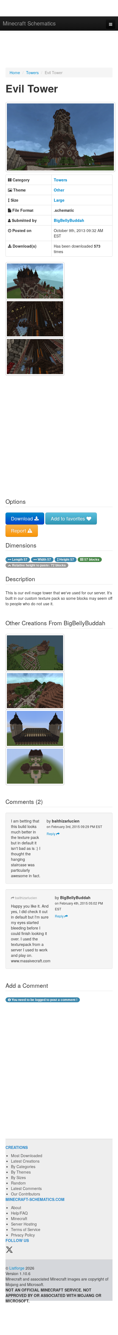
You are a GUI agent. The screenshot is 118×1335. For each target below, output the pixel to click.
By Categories (23, 1166)
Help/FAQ (19, 1213)
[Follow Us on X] (9, 1250)
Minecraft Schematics (29, 23)
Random (18, 1183)
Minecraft (19, 1218)
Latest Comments (26, 1188)
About (16, 1207)
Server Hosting (24, 1224)
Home (15, 72)
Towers (32, 72)
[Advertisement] (59, 49)
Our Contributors (25, 1194)
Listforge (16, 1268)
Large (59, 200)
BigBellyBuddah (69, 220)
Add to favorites (68, 518)
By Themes (21, 1172)
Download (22, 518)
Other (59, 190)
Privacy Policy (23, 1235)
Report (19, 530)
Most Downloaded (26, 1155)
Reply (51, 833)
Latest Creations (25, 1161)
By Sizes (18, 1177)
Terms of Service (25, 1229)
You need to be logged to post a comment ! (44, 999)
